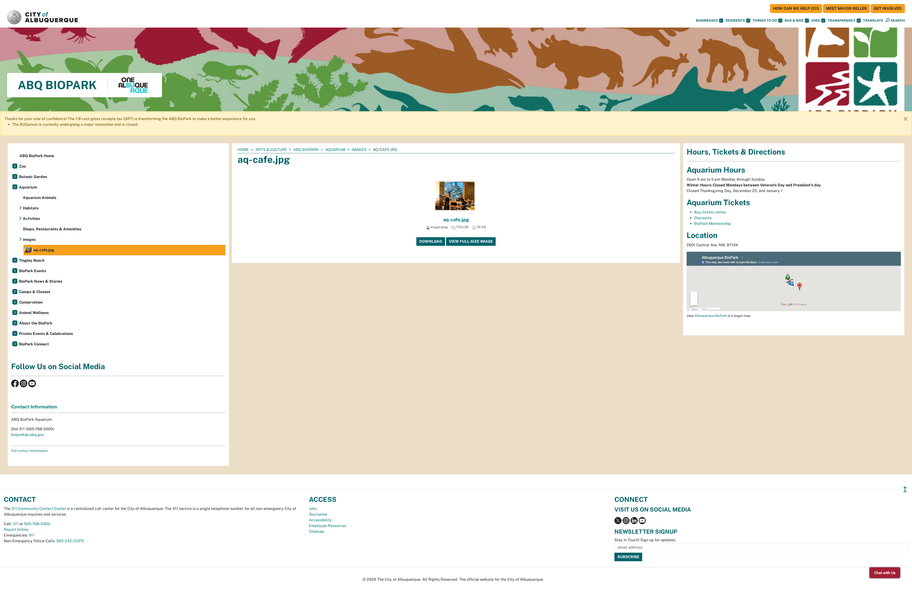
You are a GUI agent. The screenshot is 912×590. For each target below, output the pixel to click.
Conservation (31, 302)
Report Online (16, 529)
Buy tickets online (710, 212)
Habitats (30, 208)
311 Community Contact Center (38, 508)
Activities (31, 218)
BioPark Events (32, 271)
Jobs (815, 20)
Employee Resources (327, 525)
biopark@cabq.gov (27, 434)
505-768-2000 (37, 524)
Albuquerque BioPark (711, 316)
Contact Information (34, 407)
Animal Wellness (34, 312)
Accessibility (320, 520)
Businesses (707, 20)
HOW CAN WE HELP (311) (796, 8)
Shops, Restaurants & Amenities (52, 229)
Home (243, 149)
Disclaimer (318, 514)
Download (430, 241)
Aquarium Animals (39, 197)
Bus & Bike (794, 20)
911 (31, 535)
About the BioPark (35, 323)
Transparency (841, 20)
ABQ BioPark (306, 149)
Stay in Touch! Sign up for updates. (645, 540)
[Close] (905, 119)
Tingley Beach (31, 260)
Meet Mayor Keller (846, 8)
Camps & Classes (34, 292)
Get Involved (888, 8)
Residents (735, 20)
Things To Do (765, 20)
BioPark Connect (34, 344)
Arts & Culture (271, 149)
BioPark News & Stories (40, 281)
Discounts (703, 218)
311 (16, 524)
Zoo (22, 166)
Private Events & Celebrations (46, 333)
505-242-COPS (70, 541)
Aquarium (335, 149)
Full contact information (29, 451)
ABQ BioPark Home (36, 156)
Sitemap (316, 531)
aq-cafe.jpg (456, 219)
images (359, 149)
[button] (873, 20)
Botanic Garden (33, 176)
